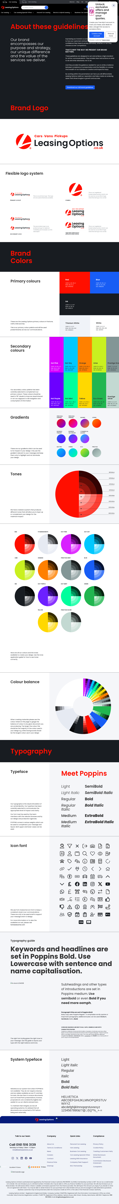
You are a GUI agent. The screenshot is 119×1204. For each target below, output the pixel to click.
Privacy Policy (98, 1144)
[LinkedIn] (21, 1158)
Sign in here (106, 40)
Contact (50, 1159)
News (49, 1151)
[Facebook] (26, 1158)
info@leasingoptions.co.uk (23, 1150)
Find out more (111, 35)
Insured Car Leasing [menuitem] (43, 12)
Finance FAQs (52, 1162)
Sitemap (50, 1166)
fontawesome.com (18, 925)
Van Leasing (74, 1148)
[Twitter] (17, 1158)
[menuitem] (88, 7)
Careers (50, 1155)
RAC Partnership (76, 1166)
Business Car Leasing (78, 1151)
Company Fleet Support (79, 1162)
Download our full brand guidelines (80, 87)
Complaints (97, 1167)
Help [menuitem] (86, 2)
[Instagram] (12, 1158)
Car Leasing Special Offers (80, 1155)
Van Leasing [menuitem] (32, 2)
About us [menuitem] (72, 2)
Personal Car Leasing (78, 1144)
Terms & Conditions (54, 1148)
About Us (50, 1144)
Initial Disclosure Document (99, 1156)
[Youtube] (30, 1158)
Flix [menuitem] (82, 2)
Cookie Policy (98, 1148)
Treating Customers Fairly (103, 1151)
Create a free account (97, 35)
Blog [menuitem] (78, 2)
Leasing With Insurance (78, 1159)
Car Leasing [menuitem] (12, 2)
